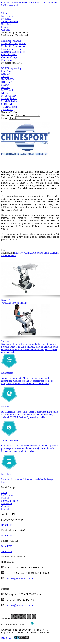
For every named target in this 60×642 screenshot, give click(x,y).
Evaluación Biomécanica (13, 46)
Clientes (14, 2)
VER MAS (6, 551)
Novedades (24, 2)
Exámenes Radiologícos (13, 51)
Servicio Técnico (39, 2)
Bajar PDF (6, 525)
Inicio (16, 5)
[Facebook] (13, 618)
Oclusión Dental (9, 54)
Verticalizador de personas (14, 302)
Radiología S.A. (9, 98)
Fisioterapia (6, 60)
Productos (52, 2)
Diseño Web (7, 638)
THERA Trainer (9, 106)
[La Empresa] (9, 367)
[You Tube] (34, 618)
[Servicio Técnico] (9, 435)
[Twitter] (18, 618)
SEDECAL (7, 104)
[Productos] (9, 401)
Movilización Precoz (11, 49)
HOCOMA (6, 82)
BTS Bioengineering (11, 68)
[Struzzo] (25, 334)
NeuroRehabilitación (11, 40)
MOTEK (5, 87)
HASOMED (7, 79)
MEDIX (5, 84)
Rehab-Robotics (9, 101)
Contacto (5, 2)
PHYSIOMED (8, 95)
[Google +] (23, 618)
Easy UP (5, 73)
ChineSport (6, 71)
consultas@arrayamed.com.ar (19, 578)
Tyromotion (7, 109)
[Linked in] (29, 618)
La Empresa (7, 5)
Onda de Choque (9, 57)
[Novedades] (9, 469)
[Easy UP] (25, 293)
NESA (4, 93)
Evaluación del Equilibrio (13, 43)
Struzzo (5, 76)
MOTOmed (7, 90)
